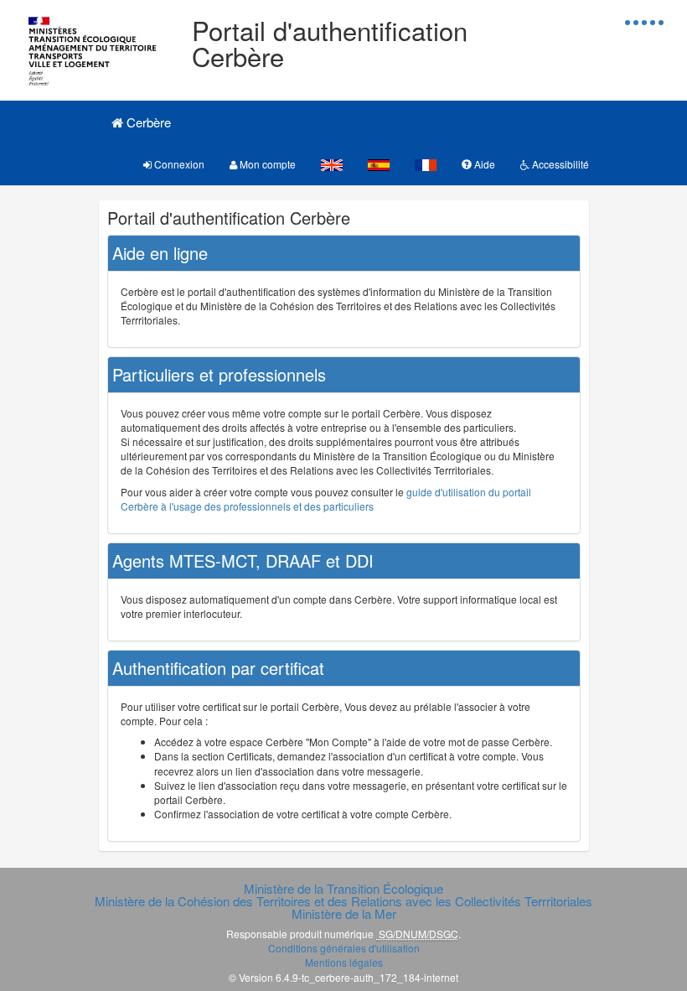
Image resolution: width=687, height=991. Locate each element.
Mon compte (266, 164)
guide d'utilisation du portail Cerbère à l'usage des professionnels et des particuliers (326, 499)
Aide (483, 164)
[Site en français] (425, 164)
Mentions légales (344, 962)
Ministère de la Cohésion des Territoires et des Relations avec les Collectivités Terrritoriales (343, 901)
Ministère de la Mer (344, 913)
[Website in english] (331, 164)
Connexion (178, 164)
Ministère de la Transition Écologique (343, 888)
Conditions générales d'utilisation (344, 948)
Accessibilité (559, 164)
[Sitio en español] (378, 164)
